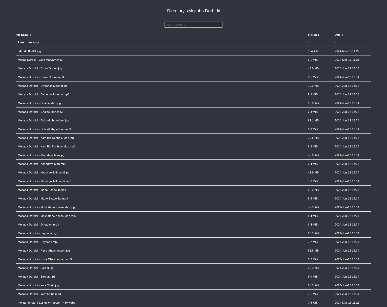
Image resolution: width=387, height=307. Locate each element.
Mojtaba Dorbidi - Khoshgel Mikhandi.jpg (43, 172)
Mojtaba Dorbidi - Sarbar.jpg (36, 267)
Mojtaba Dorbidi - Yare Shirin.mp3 (39, 294)
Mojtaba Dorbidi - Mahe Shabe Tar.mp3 (43, 198)
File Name (22, 34)
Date (337, 34)
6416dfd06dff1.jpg (29, 51)
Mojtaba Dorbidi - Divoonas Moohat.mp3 (43, 94)
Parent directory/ (28, 42)
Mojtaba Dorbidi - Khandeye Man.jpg (41, 155)
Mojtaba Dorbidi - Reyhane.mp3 (38, 241)
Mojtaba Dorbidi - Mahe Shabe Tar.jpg (42, 189)
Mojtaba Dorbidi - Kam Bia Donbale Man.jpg (46, 137)
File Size (313, 34)
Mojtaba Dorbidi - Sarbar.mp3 (36, 276)
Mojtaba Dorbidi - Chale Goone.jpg (40, 68)
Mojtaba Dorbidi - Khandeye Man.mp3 (42, 163)
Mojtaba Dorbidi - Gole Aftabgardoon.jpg (43, 120)
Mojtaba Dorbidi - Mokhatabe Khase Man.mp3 (47, 215)
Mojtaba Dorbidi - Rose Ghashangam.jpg (44, 250)
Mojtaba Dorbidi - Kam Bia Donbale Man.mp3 (47, 146)
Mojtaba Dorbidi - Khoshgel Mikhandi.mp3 (44, 181)
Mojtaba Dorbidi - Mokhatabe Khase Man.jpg (46, 207)
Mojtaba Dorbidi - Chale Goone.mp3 (41, 77)
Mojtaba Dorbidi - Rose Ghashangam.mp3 (45, 259)
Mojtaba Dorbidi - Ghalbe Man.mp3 (40, 111)
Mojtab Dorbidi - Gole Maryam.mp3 (40, 59)
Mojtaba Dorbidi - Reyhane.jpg (37, 233)
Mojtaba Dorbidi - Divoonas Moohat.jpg (43, 85)
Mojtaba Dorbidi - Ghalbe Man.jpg (39, 103)
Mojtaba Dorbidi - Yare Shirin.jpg (38, 285)
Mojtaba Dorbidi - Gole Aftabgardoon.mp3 (44, 129)
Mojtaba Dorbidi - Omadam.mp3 (38, 224)
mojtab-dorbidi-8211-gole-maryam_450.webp (46, 302)
